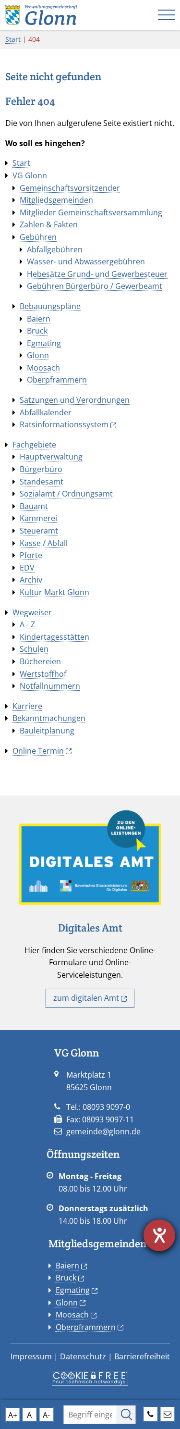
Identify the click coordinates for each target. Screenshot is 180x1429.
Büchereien (40, 661)
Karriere (27, 706)
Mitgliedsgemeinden (56, 200)
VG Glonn (29, 175)
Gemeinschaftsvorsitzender (70, 188)
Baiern (38, 318)
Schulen (34, 649)
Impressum (31, 1356)
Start (13, 39)
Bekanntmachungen (48, 718)
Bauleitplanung (47, 730)
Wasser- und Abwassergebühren (86, 261)
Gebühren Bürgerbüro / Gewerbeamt (94, 286)
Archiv (31, 579)
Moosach (43, 367)
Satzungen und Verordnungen (75, 400)
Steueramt (39, 530)
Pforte (31, 555)
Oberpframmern (57, 379)
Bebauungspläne (50, 306)
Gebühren (38, 237)
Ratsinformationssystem (64, 424)
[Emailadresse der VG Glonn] (167, 1412)
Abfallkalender (46, 412)
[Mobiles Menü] (166, 15)
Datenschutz (83, 1356)
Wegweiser (32, 612)
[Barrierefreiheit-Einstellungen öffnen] (159, 1235)
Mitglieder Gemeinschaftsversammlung (91, 212)
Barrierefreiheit (142, 1356)
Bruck (37, 330)
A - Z (27, 624)
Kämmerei (38, 518)
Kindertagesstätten (54, 637)
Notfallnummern (50, 686)
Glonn (38, 355)
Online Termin (38, 751)
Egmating (44, 343)
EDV (27, 567)
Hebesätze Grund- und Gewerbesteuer (97, 274)
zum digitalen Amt (86, 998)
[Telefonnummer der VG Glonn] (151, 1412)
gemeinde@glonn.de (103, 1131)
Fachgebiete (34, 444)
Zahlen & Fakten (49, 224)
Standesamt (41, 481)
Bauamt (34, 506)
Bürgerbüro (41, 469)
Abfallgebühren (55, 249)
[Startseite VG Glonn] (41, 14)
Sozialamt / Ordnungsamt (66, 493)
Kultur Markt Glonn (54, 592)
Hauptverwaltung (51, 456)
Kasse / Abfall (44, 543)
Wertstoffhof (43, 674)
